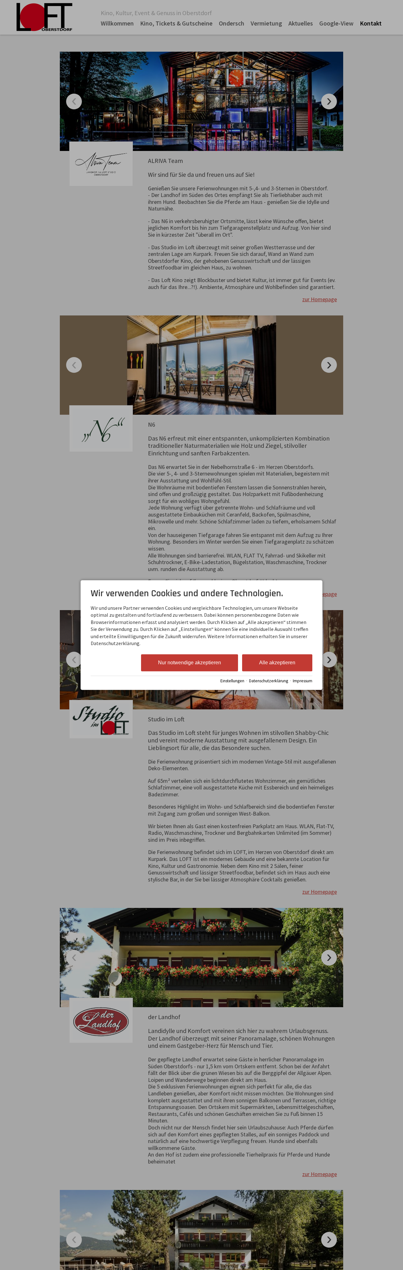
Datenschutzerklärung (268, 681)
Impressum (302, 681)
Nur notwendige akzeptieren (189, 663)
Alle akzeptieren (277, 663)
